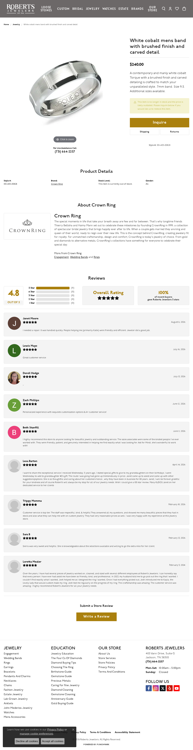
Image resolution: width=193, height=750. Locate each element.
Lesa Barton (30, 461)
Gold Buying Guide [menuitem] (62, 703)
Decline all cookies (27, 741)
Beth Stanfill (31, 427)
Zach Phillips (31, 400)
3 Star (32, 295)
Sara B (26, 534)
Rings (97, 257)
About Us (104, 653)
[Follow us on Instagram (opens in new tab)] (156, 688)
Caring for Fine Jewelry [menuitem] (65, 685)
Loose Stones (46, 8)
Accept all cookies (52, 741)
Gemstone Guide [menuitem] (61, 676)
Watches (109, 8)
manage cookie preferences (36, 733)
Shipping (144, 132)
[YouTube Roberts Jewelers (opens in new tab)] (177, 688)
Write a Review (96, 617)
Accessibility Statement (127, 732)
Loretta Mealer (32, 561)
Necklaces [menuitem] (10, 681)
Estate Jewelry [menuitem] (13, 694)
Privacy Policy (106, 667)
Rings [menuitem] (7, 662)
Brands (137, 8)
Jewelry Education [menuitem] (62, 653)
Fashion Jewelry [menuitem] (13, 690)
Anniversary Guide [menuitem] (62, 699)
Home (6, 25)
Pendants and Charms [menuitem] (17, 676)
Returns (174, 132)
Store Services (107, 658)
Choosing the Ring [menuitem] (62, 667)
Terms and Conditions (111, 671)
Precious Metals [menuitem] (61, 681)
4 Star (31, 292)
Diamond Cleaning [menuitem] (62, 690)
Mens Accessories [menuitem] (14, 717)
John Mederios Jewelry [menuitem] (18, 708)
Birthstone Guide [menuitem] (61, 671)
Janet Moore (30, 318)
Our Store (152, 8)
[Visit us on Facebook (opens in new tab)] (149, 688)
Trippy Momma (32, 501)
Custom (63, 8)
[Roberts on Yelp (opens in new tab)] (170, 688)
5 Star (32, 288)
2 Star (32, 299)
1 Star (32, 303)
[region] (65, 87)
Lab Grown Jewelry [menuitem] (16, 699)
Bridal (77, 8)
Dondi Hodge (31, 373)
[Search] (164, 8)
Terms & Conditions (100, 732)
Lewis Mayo (30, 346)
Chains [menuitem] (8, 685)
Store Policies (106, 662)
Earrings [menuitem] (9, 667)
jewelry (16, 25)
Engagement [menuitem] (11, 653)
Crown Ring (57, 184)
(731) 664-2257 (65, 151)
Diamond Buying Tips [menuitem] (63, 662)
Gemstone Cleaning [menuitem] (63, 694)
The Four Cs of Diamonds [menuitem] (66, 658)
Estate (124, 8)
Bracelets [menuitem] (9, 671)
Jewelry (93, 8)
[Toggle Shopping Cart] (184, 8)
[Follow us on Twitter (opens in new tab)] (163, 688)
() (72, 288)
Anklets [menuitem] (8, 703)
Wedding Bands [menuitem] (13, 658)
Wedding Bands (79, 257)
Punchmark (103, 745)
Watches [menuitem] (9, 712)
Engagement (61, 257)
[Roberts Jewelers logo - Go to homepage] (21, 9)
